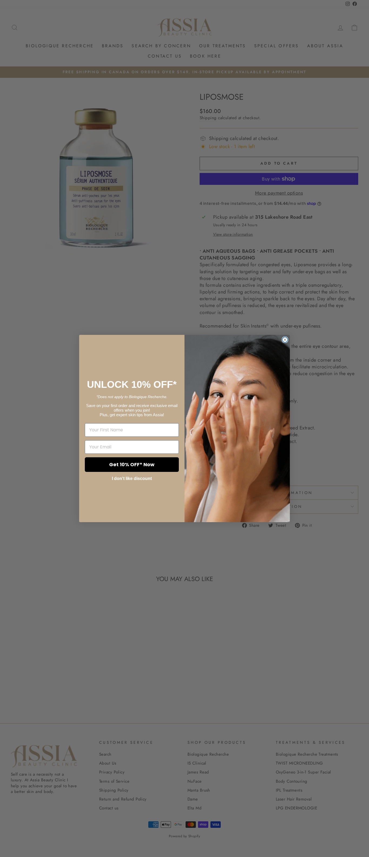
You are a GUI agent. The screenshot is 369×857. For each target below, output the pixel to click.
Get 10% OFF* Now (132, 464)
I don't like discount (132, 478)
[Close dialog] (285, 339)
